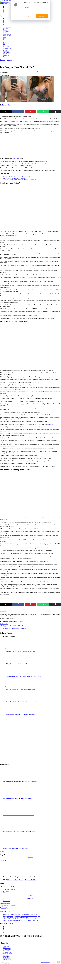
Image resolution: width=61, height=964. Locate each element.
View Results (30, 898)
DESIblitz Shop (7, 948)
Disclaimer (6, 51)
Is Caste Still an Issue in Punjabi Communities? (16, 848)
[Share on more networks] (55, 111)
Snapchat (41, 257)
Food (4, 32)
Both (4, 892)
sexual (22, 404)
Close (1, 906)
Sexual (9, 60)
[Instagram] (3, 10)
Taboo (4, 38)
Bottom (8, 903)
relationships (45, 581)
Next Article (3, 626)
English (8, 963)
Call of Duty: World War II (9, 889)
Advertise (5, 3)
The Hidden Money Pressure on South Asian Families (17, 798)
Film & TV (6, 31)
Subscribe (42, 16)
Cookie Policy (6, 958)
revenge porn (50, 424)
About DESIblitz (7, 46)
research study (15, 158)
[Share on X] (6, 111)
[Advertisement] (18, 145)
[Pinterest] (3, 9)
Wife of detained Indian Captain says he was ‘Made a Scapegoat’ (19, 918)
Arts (6, 0)
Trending (13, 905)
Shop (1, 3)
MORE (2, 851)
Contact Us (11, 3)
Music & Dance (7, 35)
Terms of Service (7, 953)
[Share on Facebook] (18, 111)
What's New (3, 905)
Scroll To (3, 908)
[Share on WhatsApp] (43, 111)
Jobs (4, 0)
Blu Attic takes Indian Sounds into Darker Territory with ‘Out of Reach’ (21, 920)
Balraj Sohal (6, 105)
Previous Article (4, 624)
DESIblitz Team (7, 48)
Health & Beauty (7, 34)
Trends (5, 40)
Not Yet (29, 16)
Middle (4, 903)
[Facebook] (3, 6)
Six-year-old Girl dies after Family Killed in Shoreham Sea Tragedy (20, 914)
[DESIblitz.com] (4, 2)
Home (4, 42)
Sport (4, 37)
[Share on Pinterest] (30, 111)
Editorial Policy (7, 959)
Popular (8, 905)
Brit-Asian (5, 28)
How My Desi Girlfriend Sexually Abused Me (11, 625)
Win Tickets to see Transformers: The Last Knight (19, 880)
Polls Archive (6, 901)
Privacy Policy (6, 52)
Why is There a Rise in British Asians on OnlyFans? (13, 628)
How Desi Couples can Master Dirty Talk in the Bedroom (18, 815)
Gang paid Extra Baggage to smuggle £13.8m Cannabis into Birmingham (21, 916)
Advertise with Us (7, 53)
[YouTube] (3, 12)
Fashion (5, 30)
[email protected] (45, 962)
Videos (9, 0)
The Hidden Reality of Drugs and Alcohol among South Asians (20, 781)
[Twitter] (3, 7)
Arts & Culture (7, 27)
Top (1, 903)
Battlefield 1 (6, 891)
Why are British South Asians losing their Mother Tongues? (19, 831)
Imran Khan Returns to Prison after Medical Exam (15, 917)
